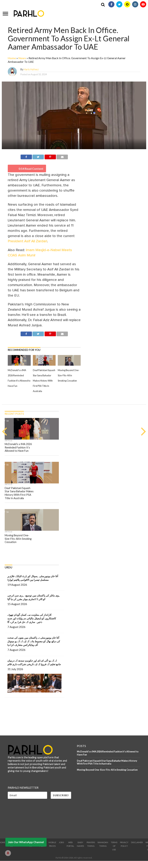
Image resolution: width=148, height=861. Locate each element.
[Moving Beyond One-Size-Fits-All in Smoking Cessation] (69, 364)
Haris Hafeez (31, 69)
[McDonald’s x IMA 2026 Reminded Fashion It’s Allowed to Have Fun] (19, 364)
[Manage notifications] (8, 853)
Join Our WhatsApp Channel (26, 842)
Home (12, 58)
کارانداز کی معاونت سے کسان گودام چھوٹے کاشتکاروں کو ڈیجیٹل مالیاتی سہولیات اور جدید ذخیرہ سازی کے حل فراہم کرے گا (31, 618)
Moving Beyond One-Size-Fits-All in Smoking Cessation (68, 375)
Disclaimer (137, 842)
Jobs (61, 842)
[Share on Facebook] (26, 156)
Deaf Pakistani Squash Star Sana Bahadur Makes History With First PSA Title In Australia (44, 381)
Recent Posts (14, 413)
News (22, 58)
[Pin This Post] (50, 156)
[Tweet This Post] (38, 156)
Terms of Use (114, 846)
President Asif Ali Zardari (27, 241)
